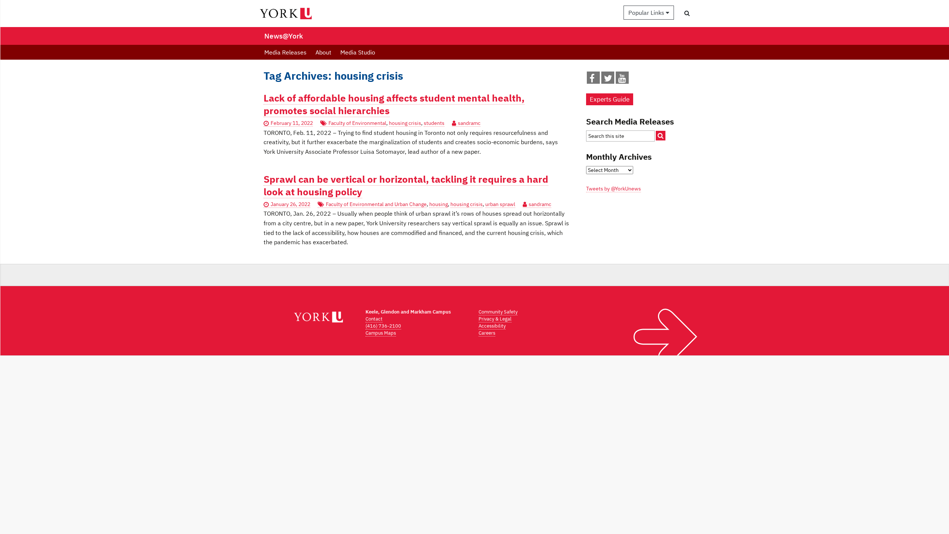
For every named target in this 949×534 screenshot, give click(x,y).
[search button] (687, 13)
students (434, 123)
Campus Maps (381, 333)
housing (438, 204)
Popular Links (647, 12)
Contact (374, 319)
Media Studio (357, 52)
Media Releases (285, 52)
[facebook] (592, 79)
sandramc (469, 123)
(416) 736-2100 (383, 326)
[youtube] (622, 79)
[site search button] (660, 135)
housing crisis (405, 123)
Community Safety (498, 312)
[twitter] (608, 79)
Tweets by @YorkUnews (613, 188)
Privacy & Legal (495, 319)
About (323, 52)
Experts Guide (609, 99)
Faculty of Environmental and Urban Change (376, 204)
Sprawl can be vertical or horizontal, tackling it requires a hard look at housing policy (406, 185)
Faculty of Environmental (357, 123)
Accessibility (492, 326)
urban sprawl (500, 204)
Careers (487, 333)
